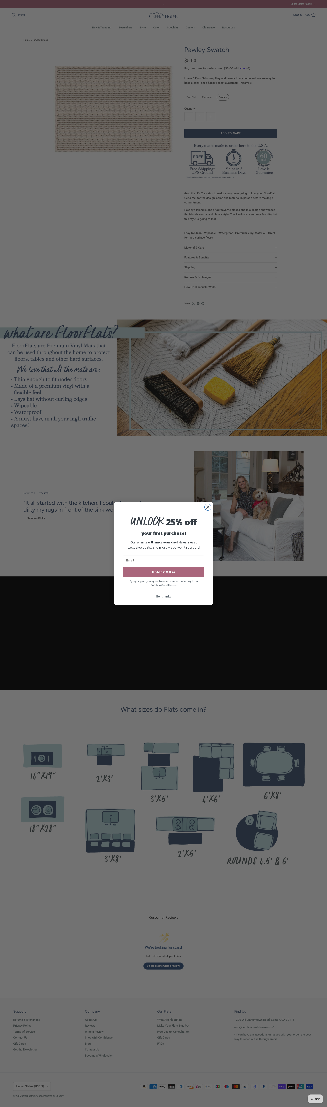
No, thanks (163, 596)
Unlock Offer (163, 572)
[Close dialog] (208, 507)
